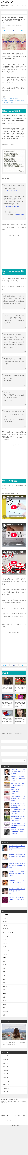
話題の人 (5, 1015)
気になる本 (5, 1000)
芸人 (4, 1007)
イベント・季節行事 (8, 932)
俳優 (4, 961)
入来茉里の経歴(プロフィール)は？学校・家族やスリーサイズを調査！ (21, 733)
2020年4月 (5, 1066)
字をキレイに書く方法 (10, 102)
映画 (4, 989)
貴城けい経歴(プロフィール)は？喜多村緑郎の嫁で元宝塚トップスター (7, 688)
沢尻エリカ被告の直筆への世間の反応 (14, 100)
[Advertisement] (14, 251)
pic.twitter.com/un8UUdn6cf (11, 206)
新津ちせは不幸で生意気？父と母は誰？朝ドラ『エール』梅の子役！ (20, 688)
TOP (8, 1099)
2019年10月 (6, 1088)
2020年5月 (5, 1063)
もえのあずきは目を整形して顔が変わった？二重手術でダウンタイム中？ (18, 805)
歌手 (4, 997)
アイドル (5, 918)
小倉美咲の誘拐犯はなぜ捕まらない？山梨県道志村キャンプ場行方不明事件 (18, 818)
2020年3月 (5, 1070)
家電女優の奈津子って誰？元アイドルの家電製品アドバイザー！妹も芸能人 (20, 704)
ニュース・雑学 (7, 950)
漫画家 (4, 1004)
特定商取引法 (4, 1115)
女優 (3, 27)
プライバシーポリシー (20, 1115)
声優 (4, 972)
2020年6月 (5, 1059)
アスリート (5, 921)
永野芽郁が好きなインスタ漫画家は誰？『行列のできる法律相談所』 (18, 798)
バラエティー (6, 954)
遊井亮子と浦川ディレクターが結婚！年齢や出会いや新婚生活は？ (7, 720)
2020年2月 (5, 1074)
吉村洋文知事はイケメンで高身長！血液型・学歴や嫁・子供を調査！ (18, 771)
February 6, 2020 (19, 214)
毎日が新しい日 (7, 2)
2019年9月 (5, 1091)
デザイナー (5, 943)
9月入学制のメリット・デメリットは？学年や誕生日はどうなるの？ (18, 785)
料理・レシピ (6, 986)
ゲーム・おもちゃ (7, 936)
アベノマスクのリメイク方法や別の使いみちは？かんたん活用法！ (18, 791)
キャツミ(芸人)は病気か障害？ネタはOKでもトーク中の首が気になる (18, 778)
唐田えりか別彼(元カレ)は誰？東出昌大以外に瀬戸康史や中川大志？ (20, 720)
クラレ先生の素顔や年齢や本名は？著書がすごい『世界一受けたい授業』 (18, 811)
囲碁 (4, 968)
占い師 (4, 964)
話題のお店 (5, 1011)
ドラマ (4, 946)
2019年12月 (6, 1081)
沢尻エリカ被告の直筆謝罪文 (11, 99)
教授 (4, 982)
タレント (5, 939)
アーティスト (6, 928)
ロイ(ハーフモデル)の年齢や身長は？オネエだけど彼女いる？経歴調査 (18, 831)
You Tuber (5, 914)
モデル (4, 957)
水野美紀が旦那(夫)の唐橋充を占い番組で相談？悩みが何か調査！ (7, 704)
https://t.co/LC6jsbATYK (10, 190)
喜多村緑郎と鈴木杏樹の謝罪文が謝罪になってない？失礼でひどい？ (8, 733)
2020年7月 (5, 1056)
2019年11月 (6, 1084)
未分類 (4, 993)
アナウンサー (6, 925)
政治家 (4, 979)
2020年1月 (5, 1077)
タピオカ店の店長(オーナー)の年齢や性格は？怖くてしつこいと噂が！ (18, 825)
